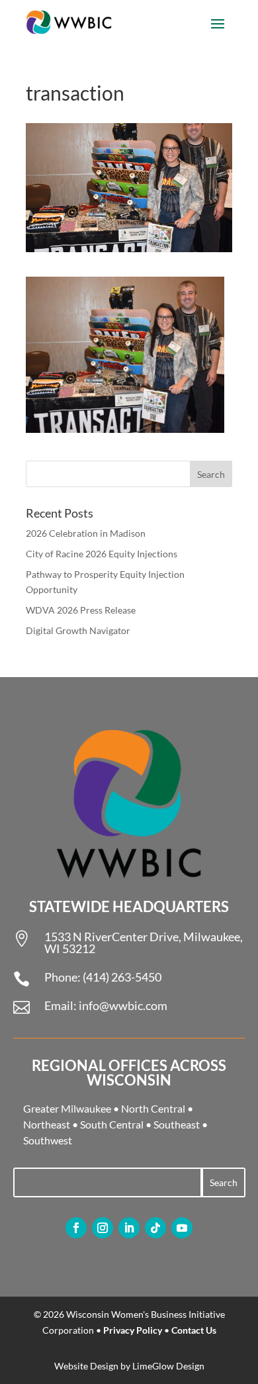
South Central (112, 1124)
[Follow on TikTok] (155, 1227)
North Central (153, 1108)
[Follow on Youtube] (182, 1227)
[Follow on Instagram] (102, 1227)
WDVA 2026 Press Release (81, 610)
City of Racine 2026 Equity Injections (101, 553)
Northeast (46, 1124)
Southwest (47, 1140)
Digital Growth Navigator (78, 630)
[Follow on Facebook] (76, 1227)
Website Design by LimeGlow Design (129, 1365)
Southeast (176, 1124)
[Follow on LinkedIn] (129, 1227)
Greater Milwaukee (67, 1108)
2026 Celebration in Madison (86, 533)
